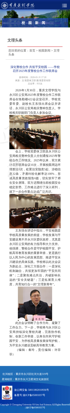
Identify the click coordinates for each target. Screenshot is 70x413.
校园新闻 (44, 50)
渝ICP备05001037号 (34, 395)
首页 (32, 50)
